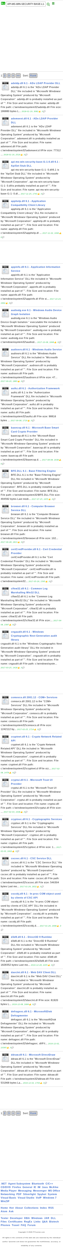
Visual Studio (26, 1198)
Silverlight (29, 1194)
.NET (4, 1183)
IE (35, 1187)
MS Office (54, 1190)
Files (4, 1221)
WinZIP (5, 1201)
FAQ (23, 1225)
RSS (51, 1208)
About (19, 1208)
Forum (32, 1225)
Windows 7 (50, 1198)
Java (45, 1187)
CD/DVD (6, 1187)
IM (39, 1187)
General (27, 1187)
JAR (46, 1218)
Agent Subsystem (19, 1183)
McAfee (53, 1187)
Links (37, 1221)
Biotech (54, 1221)
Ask (11, 1211)
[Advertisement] (31, 39)
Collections (31, 1208)
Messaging (25, 1190)
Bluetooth (38, 1183)
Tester (4, 1218)
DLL (53, 1218)
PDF (19, 1194)
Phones (5, 1225)
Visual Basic (8, 1198)
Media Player (9, 1190)
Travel (15, 1225)
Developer (16, 1218)
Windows (37, 1218)
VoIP (39, 1198)
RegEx (28, 1221)
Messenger (40, 1190)
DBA (27, 1218)
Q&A (45, 1221)
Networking (8, 1194)
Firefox (16, 1187)
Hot (11, 1208)
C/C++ (49, 1183)
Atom (4, 1211)
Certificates (15, 1221)
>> (18, 75)
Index (43, 1208)
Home (4, 1208)
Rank (33, 75)
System (52, 1194)
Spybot (41, 1194)
